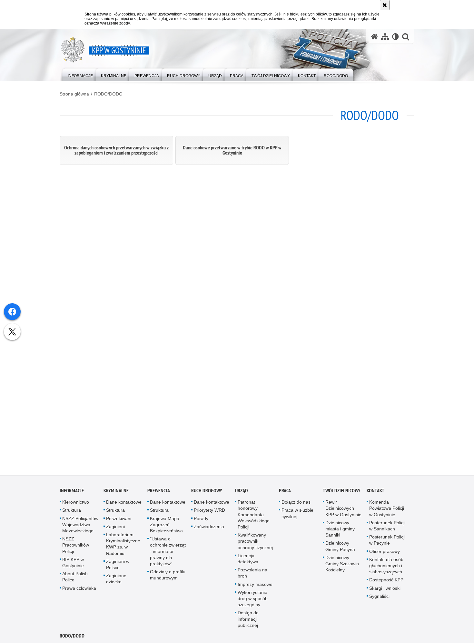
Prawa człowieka (79, 589)
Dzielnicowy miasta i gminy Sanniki (340, 530)
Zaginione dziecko (116, 580)
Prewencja (158, 492)
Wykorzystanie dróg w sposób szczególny (253, 600)
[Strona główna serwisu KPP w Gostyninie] (374, 37)
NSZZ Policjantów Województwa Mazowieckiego (80, 526)
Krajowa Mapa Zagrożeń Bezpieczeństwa (166, 526)
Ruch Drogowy (206, 492)
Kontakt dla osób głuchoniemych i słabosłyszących (386, 567)
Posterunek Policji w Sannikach (387, 527)
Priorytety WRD (209, 512)
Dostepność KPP (386, 581)
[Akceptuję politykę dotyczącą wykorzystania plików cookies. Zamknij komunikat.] (385, 5)
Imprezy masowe (255, 585)
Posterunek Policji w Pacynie (387, 542)
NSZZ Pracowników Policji (75, 547)
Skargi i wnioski (384, 589)
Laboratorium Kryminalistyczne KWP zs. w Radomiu (123, 546)
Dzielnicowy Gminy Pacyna (340, 548)
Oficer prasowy (384, 553)
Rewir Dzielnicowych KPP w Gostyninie (343, 510)
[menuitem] (80, 74)
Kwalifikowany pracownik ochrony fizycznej (255, 543)
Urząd (241, 492)
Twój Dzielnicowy (341, 492)
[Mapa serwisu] (385, 37)
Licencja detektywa (248, 560)
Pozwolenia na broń (252, 574)
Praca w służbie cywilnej (297, 515)
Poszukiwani (118, 520)
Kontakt (375, 492)
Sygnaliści (379, 597)
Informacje (72, 492)
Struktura (71, 512)
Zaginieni (115, 528)
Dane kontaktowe (124, 504)
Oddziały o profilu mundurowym (167, 576)
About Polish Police (75, 578)
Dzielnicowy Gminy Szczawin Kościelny (342, 565)
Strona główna (74, 93)
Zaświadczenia (209, 528)
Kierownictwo (75, 504)
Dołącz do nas (296, 504)
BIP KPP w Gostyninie (73, 564)
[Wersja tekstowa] (395, 37)
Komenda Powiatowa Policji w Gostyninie (386, 510)
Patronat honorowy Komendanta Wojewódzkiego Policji (254, 516)
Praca (285, 492)
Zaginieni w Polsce (117, 566)
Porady (201, 520)
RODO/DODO (108, 93)
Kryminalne (116, 492)
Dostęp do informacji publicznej (248, 620)
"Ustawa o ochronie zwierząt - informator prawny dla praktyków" (168, 553)
